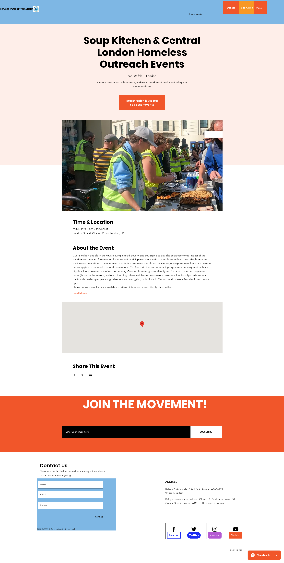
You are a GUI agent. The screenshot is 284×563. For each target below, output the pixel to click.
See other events (142, 105)
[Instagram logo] (215, 529)
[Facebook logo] (174, 529)
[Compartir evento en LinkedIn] (90, 375)
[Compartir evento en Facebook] (74, 375)
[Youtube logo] (235, 529)
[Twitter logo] (193, 529)
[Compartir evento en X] (82, 375)
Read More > (80, 292)
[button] (266, 7)
